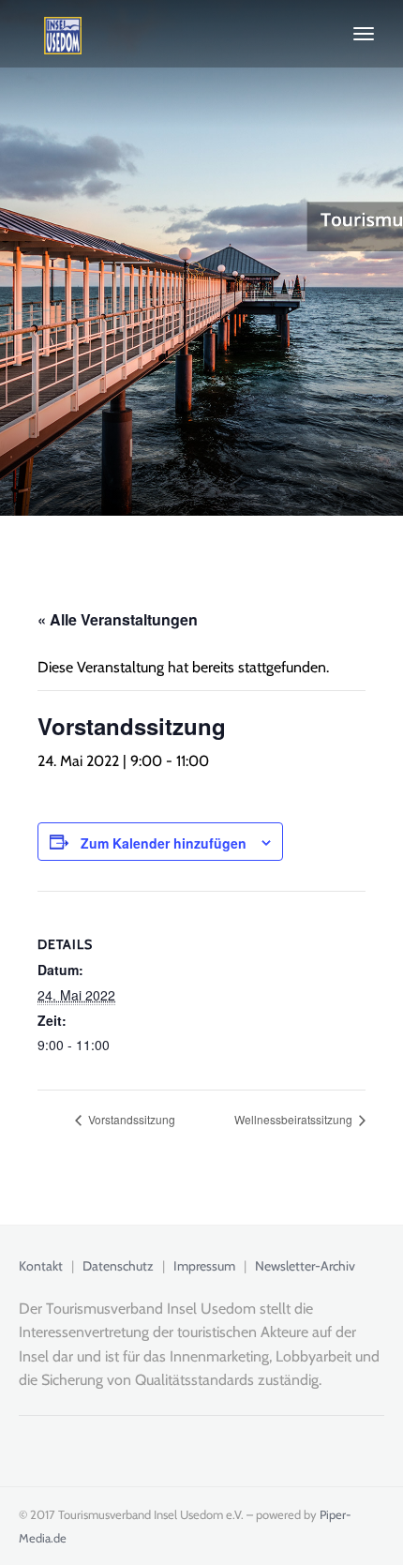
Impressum (204, 1265)
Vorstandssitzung (130, 1119)
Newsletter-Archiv (305, 1265)
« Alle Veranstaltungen (117, 619)
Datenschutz (118, 1265)
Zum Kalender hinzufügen (163, 843)
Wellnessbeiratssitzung (294, 1119)
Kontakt (41, 1265)
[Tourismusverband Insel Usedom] (50, 34)
